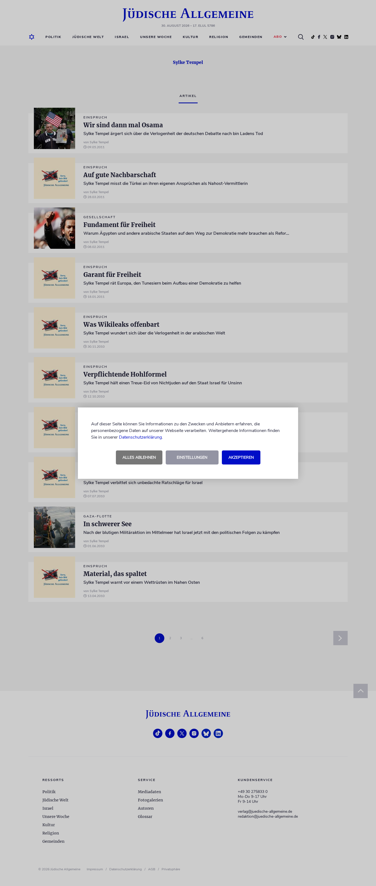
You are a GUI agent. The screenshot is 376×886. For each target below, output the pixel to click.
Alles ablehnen (139, 457)
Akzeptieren (241, 457)
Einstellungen (192, 457)
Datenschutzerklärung (140, 437)
